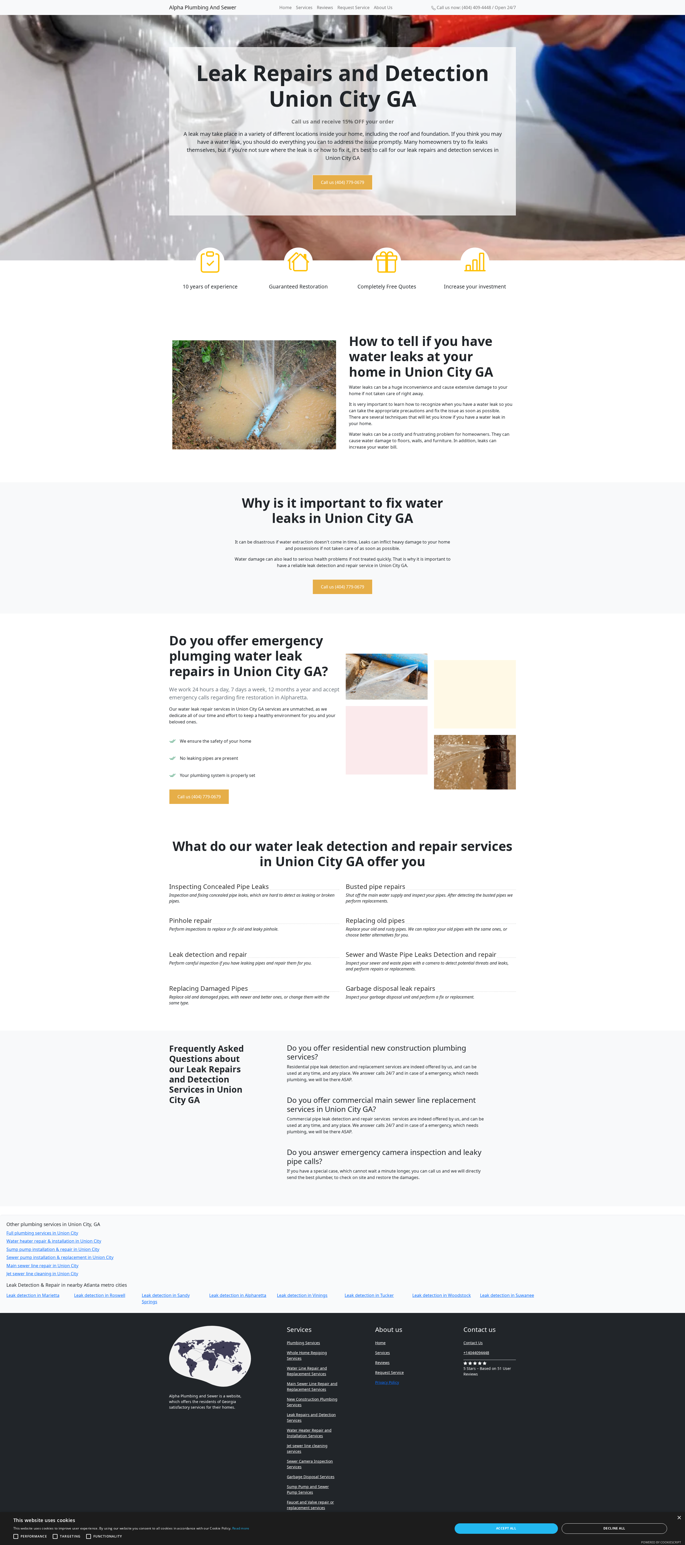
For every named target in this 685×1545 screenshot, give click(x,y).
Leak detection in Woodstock (441, 1295)
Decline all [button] (614, 1528)
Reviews (325, 7)
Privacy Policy (387, 1382)
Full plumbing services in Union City (42, 1233)
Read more (240, 1528)
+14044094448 (476, 1352)
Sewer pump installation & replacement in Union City (59, 1257)
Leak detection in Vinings (302, 1295)
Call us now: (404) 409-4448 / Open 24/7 (476, 7)
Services (304, 7)
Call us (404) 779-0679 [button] (342, 182)
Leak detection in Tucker (369, 1295)
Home (285, 7)
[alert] (342, 1528)
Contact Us (473, 1342)
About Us (383, 7)
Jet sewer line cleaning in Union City (42, 1274)
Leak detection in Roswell (99, 1295)
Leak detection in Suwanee (507, 1295)
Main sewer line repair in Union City (42, 1266)
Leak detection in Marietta (32, 1295)
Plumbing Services (303, 1342)
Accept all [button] (506, 1528)
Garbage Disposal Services (310, 1476)
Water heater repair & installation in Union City (53, 1241)
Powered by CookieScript (661, 1542)
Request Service (353, 7)
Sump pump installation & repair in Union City (52, 1249)
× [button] (679, 1518)
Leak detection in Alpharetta (237, 1295)
